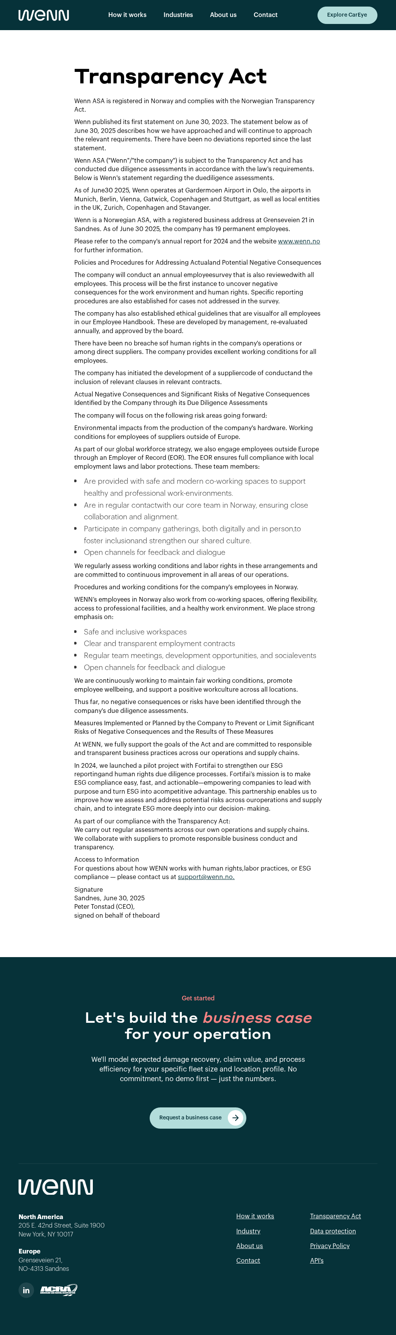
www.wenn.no (299, 241)
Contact (266, 15)
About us (223, 15)
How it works (127, 15)
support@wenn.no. (206, 877)
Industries (178, 15)
